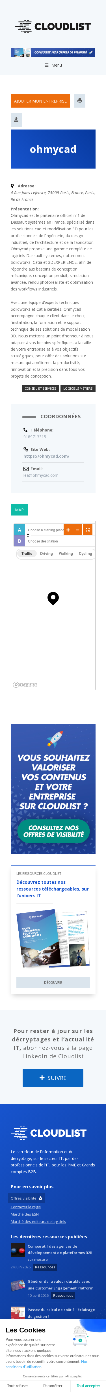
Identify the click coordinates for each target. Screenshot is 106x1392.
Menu (56, 65)
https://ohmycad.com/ (46, 456)
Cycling (85, 553)
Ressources (45, 1267)
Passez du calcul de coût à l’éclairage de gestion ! (61, 1313)
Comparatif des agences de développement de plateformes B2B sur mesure (60, 1253)
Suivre (56, 1078)
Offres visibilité (23, 1198)
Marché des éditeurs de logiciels (38, 1221)
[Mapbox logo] (25, 685)
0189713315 (34, 436)
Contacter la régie (26, 1206)
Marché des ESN (25, 1214)
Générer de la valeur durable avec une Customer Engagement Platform (60, 1285)
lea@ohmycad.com (41, 475)
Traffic (26, 553)
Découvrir (53, 982)
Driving (46, 553)
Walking (66, 553)
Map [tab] (19, 509)
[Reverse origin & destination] (28, 535)
